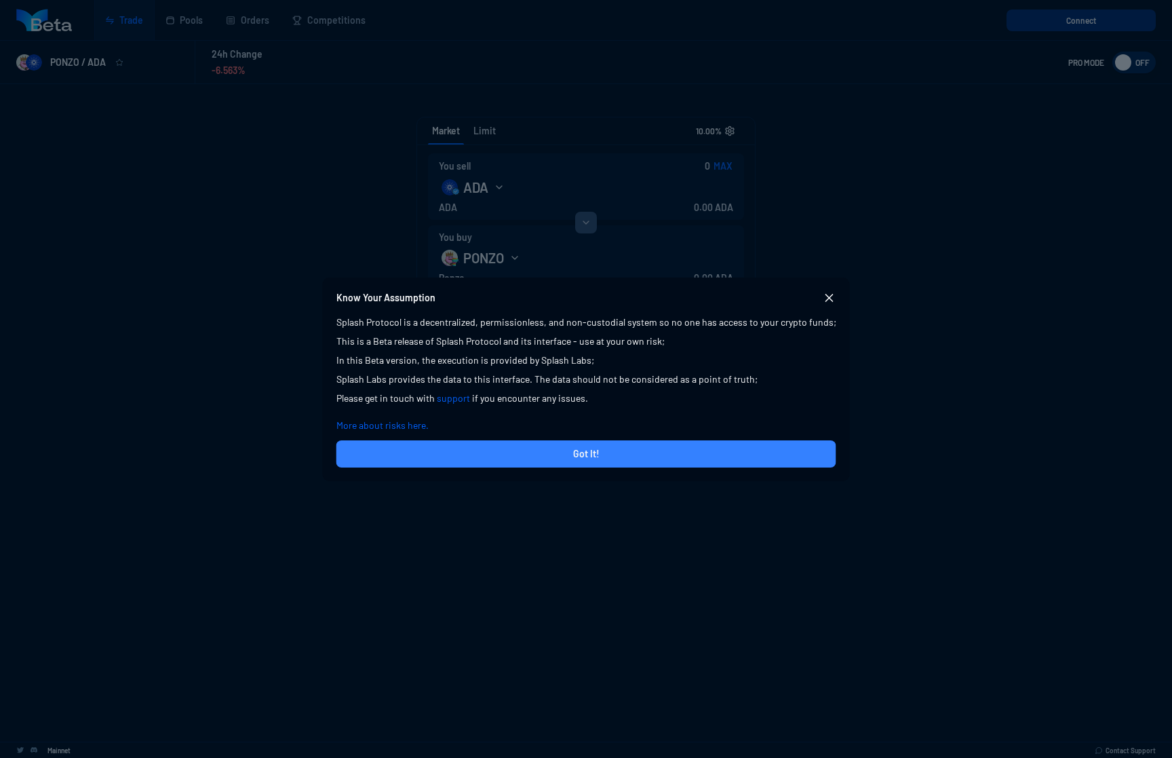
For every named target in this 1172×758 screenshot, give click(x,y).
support (453, 398)
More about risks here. (382, 425)
